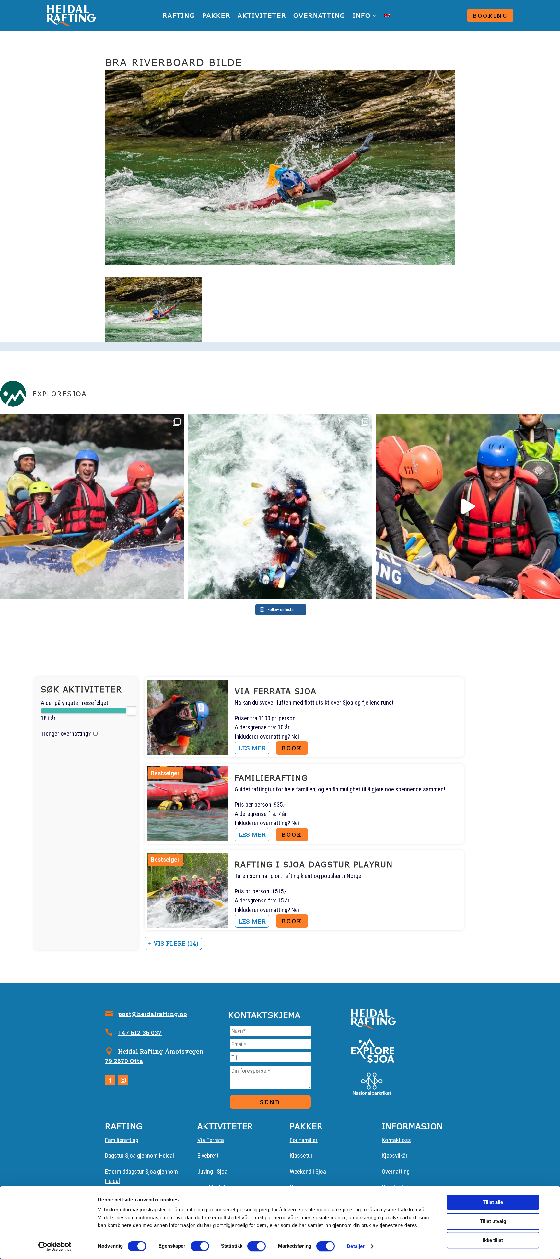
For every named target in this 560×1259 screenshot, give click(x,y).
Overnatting (319, 15)
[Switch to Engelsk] (387, 15)
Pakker (216, 15)
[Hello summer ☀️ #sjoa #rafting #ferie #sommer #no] (468, 506)
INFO (362, 15)
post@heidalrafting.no (152, 1014)
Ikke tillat (493, 1240)
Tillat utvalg (493, 1221)
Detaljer (356, 1246)
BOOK (292, 748)
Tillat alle (493, 1202)
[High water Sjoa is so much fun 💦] (280, 506)
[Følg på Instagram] (123, 1080)
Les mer (252, 748)
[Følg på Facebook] (110, 1080)
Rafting (179, 15)
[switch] (200, 1246)
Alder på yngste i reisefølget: (75, 703)
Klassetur (301, 1155)
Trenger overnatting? (66, 733)
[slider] (131, 710)
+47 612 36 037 (140, 1032)
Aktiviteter (262, 15)
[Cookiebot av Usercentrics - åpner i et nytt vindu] (55, 1246)
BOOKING (490, 15)
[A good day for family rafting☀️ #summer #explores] (92, 506)
